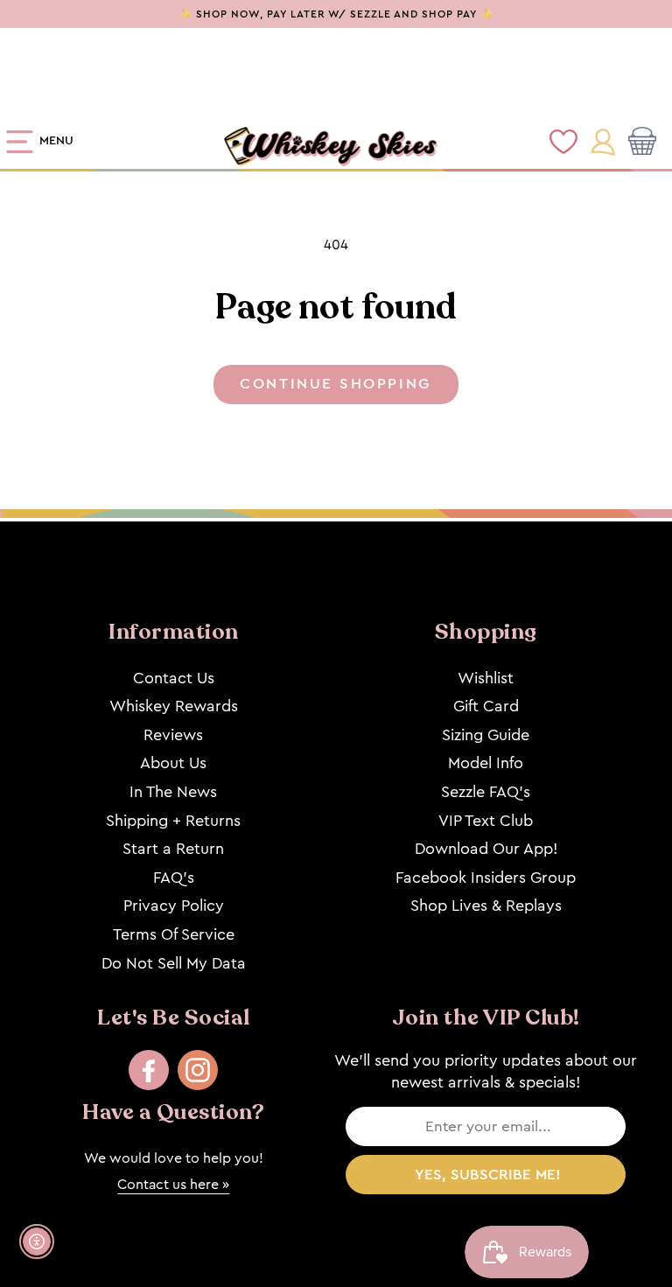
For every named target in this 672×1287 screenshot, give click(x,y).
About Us (173, 763)
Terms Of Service (173, 934)
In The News (173, 791)
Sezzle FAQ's (485, 791)
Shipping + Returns (173, 820)
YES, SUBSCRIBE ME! (488, 1175)
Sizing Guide (485, 735)
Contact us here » (173, 1184)
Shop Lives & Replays (486, 905)
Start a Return (173, 848)
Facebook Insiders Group (486, 877)
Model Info (485, 763)
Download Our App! (486, 848)
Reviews (173, 735)
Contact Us (173, 678)
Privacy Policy (173, 905)
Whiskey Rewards (173, 706)
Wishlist (486, 678)
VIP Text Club (485, 820)
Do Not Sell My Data (174, 963)
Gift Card (486, 706)
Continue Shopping (335, 384)
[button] (645, 142)
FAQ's (173, 877)
